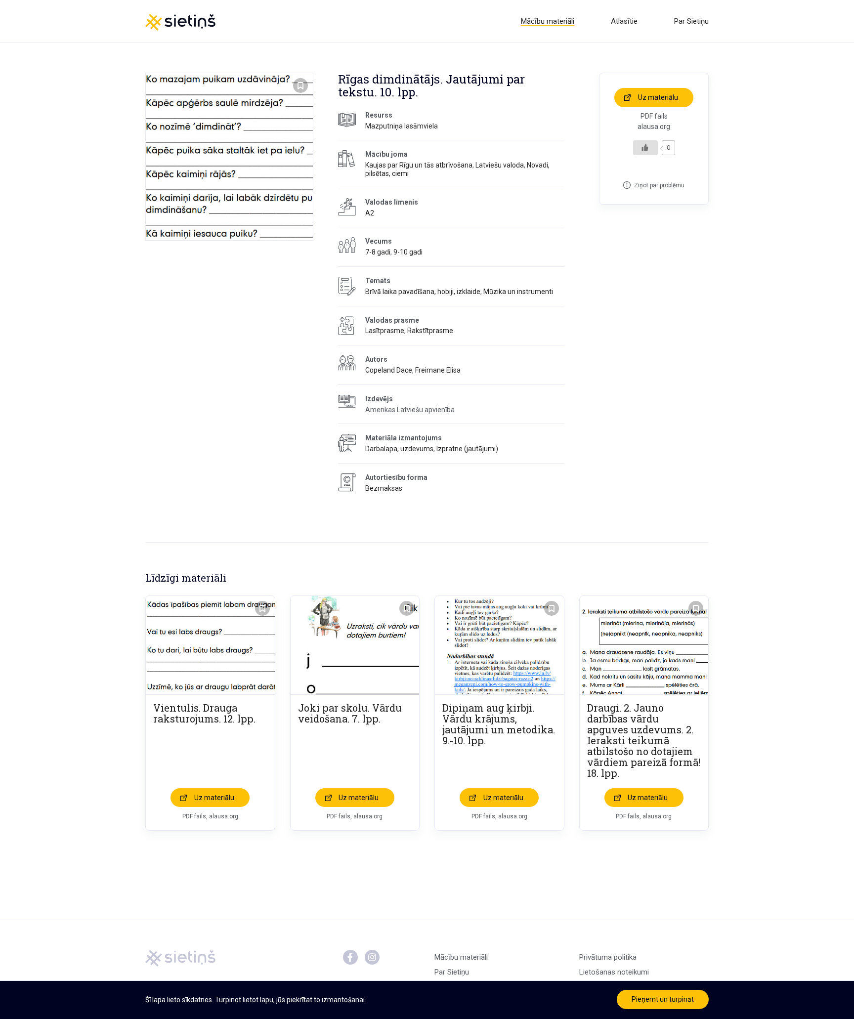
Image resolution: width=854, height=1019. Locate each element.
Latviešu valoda (499, 165)
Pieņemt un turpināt (663, 999)
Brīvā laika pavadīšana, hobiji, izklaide (422, 292)
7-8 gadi (377, 252)
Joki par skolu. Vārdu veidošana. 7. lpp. (350, 713)
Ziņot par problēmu (659, 185)
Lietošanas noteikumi (614, 972)
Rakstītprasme (430, 331)
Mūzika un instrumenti (518, 292)
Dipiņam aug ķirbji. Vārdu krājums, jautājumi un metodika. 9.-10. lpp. (498, 724)
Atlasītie (624, 21)
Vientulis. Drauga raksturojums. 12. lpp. (204, 713)
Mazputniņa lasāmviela (401, 126)
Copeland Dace (388, 370)
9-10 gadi (408, 252)
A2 (369, 213)
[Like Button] (645, 147)
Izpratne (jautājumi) (467, 449)
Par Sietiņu (691, 21)
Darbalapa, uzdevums (399, 449)
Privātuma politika (608, 957)
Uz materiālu (658, 97)
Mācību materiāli (547, 21)
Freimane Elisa (438, 370)
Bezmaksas (383, 488)
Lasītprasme (384, 331)
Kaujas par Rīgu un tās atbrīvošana (418, 165)
